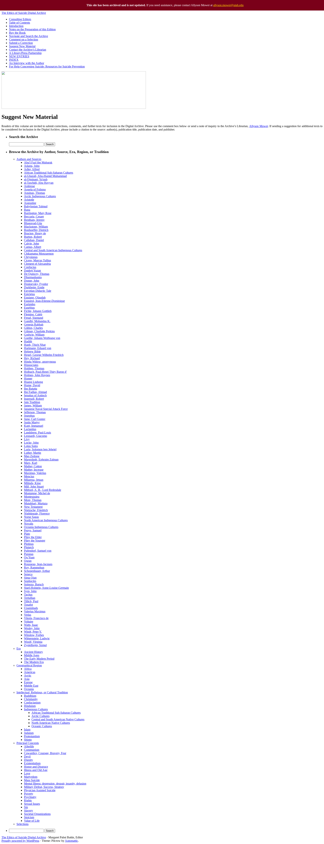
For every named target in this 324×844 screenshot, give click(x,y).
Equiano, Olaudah (35, 297)
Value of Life (32, 820)
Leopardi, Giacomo (35, 435)
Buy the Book (17, 32)
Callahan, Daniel (34, 240)
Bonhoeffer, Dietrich (36, 230)
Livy (27, 439)
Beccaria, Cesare (34, 216)
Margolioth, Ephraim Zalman (41, 459)
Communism (31, 749)
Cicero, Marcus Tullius (37, 260)
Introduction (16, 26)
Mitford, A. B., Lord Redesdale (42, 489)
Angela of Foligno (35, 189)
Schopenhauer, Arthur (37, 570)
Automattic (71, 840)
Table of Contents (19, 22)
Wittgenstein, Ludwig (37, 638)
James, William (33, 405)
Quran (28, 560)
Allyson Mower (258, 126)
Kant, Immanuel (33, 425)
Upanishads (31, 608)
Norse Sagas (31, 516)
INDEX (14, 59)
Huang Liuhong (33, 381)
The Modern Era (34, 662)
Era (18, 648)
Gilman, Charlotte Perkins (39, 331)
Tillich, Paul (31, 601)
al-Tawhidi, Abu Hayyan (38, 182)
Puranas (28, 554)
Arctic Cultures (41, 716)
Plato (27, 533)
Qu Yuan (29, 557)
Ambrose (29, 186)
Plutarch (29, 547)
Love (27, 773)
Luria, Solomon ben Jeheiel (40, 449)
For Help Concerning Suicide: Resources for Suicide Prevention (47, 66)
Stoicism (29, 817)
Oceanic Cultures (42, 726)
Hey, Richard (32, 358)
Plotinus (29, 543)
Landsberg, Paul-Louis (37, 432)
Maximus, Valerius (35, 473)
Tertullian (29, 597)
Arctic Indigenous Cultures (40, 196)
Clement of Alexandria (37, 263)
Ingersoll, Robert (34, 398)
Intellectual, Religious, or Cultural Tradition (42, 692)
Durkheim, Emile (34, 287)
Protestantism (32, 736)
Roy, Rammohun (34, 567)
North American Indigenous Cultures (46, 520)
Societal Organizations (37, 813)
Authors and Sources (28, 159)
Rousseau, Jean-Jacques (38, 564)
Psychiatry (30, 797)
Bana (27, 209)
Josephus (29, 415)
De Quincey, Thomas (36, 273)
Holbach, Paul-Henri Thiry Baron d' (45, 371)
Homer (28, 378)
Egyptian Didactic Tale (37, 290)
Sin (26, 807)
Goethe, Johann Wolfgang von (42, 338)
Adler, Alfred (32, 169)
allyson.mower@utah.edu (228, 5)
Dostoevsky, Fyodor (36, 284)
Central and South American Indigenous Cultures (53, 250)
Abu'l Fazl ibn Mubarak (38, 162)
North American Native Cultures (51, 722)
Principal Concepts (27, 743)
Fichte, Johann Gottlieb (38, 311)
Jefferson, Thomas (35, 412)
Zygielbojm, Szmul (35, 645)
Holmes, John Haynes (37, 375)
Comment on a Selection (23, 39)
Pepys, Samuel (32, 530)
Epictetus (29, 294)
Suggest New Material (22, 46)
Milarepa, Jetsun (33, 479)
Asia (26, 678)
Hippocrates (31, 365)
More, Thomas (32, 500)
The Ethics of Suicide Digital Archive (24, 12)
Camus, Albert (32, 246)
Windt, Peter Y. (33, 631)
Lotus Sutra (31, 446)
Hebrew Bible (32, 351)
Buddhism (30, 695)
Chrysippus (31, 257)
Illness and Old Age (35, 770)
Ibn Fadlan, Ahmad (35, 392)
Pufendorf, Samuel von (37, 550)
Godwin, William (34, 334)
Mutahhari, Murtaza (35, 503)
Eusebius (29, 307)
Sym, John (30, 591)
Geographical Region (29, 665)
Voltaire (28, 621)
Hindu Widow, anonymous (40, 361)
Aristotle (29, 199)
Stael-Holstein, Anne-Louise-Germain (46, 587)
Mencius (29, 476)
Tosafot (28, 604)
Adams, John (32, 165)
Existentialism (32, 763)
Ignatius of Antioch (35, 395)
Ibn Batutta (30, 388)
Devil (27, 756)
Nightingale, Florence (37, 513)
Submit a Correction (21, 42)
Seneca (28, 574)
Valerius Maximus (34, 611)
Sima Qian (30, 577)
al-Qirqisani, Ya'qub (35, 179)
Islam (27, 729)
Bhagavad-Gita (33, 223)
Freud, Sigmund (33, 317)
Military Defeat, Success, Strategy (44, 786)
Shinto (28, 739)
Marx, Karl (30, 462)
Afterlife (29, 746)
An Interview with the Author (26, 63)
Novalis (28, 523)
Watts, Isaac (31, 624)
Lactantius (30, 429)
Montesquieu (31, 496)
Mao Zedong (31, 456)
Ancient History (33, 651)
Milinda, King (32, 483)
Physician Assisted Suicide (40, 790)
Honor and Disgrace (36, 766)
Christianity (31, 699)
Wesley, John (32, 628)
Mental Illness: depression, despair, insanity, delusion (55, 783)
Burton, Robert (33, 236)
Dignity (28, 759)
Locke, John (31, 442)
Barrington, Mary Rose (37, 213)
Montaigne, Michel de (37, 493)
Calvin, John (31, 243)
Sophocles (30, 581)
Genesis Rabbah (33, 324)
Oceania (29, 689)
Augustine (30, 203)
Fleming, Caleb (33, 314)
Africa (28, 668)
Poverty (28, 793)
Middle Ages (31, 655)
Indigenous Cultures (36, 709)
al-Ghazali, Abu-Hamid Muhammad (45, 176)
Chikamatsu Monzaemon (39, 253)
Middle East (31, 685)
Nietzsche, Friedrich (36, 510)
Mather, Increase (34, 469)
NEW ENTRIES (19, 56)
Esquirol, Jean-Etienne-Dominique (44, 300)
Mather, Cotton (33, 466)
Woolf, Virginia (33, 641)
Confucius (30, 267)
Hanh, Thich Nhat (35, 344)
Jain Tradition (32, 402)
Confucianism (32, 702)
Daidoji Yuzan (32, 270)
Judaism (29, 732)
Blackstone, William (36, 226)
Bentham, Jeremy (34, 219)
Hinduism (30, 705)
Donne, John (31, 280)
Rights (28, 800)
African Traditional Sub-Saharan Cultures (48, 172)
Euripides (29, 304)
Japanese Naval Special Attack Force (46, 408)
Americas (29, 672)
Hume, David (32, 385)
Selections (22, 824)
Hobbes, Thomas (34, 368)
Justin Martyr (32, 422)
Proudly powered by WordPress (20, 840)
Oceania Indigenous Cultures (41, 527)
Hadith (28, 341)
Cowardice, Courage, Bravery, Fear (45, 753)
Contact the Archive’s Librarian (27, 49)
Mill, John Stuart (34, 486)
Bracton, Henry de (35, 233)
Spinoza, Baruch (34, 584)
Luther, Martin (32, 452)
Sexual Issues (32, 803)
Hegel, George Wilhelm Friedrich (44, 354)
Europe (28, 682)
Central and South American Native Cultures (58, 719)
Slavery (28, 810)
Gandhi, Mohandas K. (37, 321)
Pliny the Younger (34, 540)
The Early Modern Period (39, 658)
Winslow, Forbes (34, 635)
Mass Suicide (32, 780)
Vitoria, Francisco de (36, 618)
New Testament (33, 506)
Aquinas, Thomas (34, 192)
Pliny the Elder (33, 537)
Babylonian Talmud (35, 206)
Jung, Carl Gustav (34, 419)
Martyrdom (30, 776)
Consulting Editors (20, 19)
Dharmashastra (33, 277)
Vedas (27, 614)
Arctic (27, 675)
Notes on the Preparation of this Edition (32, 29)
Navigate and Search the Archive (28, 36)
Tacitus (28, 594)
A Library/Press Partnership (25, 53)
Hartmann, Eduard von (37, 348)
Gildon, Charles (33, 327)
